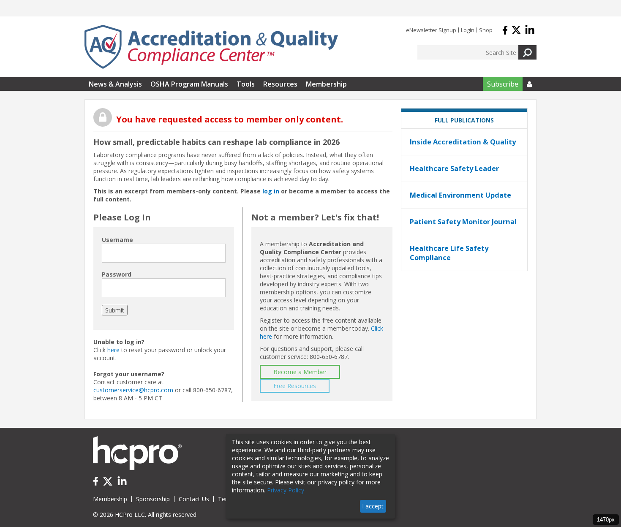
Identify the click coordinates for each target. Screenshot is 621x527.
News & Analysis (115, 84)
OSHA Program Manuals (189, 84)
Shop (486, 30)
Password (116, 274)
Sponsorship (153, 499)
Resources (280, 84)
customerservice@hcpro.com (133, 390)
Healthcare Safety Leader (454, 168)
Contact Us (194, 499)
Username (117, 240)
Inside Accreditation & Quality (463, 142)
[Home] (211, 47)
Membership (326, 84)
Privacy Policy (285, 490)
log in (270, 191)
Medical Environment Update (460, 195)
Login (467, 30)
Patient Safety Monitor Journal (463, 221)
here (113, 350)
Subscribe (502, 84)
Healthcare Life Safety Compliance (449, 253)
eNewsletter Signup (431, 30)
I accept (373, 506)
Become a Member (300, 372)
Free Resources (294, 386)
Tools (246, 84)
